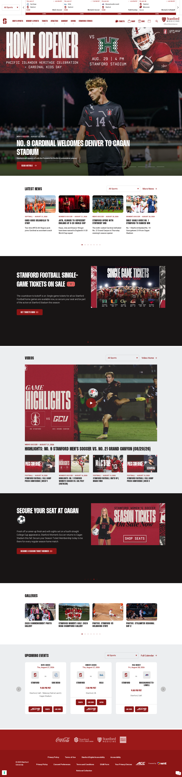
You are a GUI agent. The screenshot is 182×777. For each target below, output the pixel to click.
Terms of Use (70, 757)
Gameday (64, 21)
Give (141, 22)
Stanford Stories (85, 21)
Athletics (54, 21)
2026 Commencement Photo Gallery (38, 624)
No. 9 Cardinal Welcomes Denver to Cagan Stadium (73, 148)
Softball (29, 216)
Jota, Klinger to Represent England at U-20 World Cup (72, 222)
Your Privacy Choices (123, 764)
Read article (27, 166)
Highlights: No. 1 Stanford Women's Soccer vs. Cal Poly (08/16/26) (71, 481)
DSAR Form (104, 764)
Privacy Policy (55, 757)
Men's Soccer (23, 137)
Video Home (148, 358)
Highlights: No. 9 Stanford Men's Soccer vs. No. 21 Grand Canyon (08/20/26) (88, 449)
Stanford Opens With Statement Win (102, 222)
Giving (73, 21)
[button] (24, 7)
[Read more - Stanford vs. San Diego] (35, 709)
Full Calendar (147, 655)
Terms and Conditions (85, 764)
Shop (132, 22)
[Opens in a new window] (91, 50)
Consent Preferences (61, 764)
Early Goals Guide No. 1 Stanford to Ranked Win (138, 222)
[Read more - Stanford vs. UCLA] (91, 709)
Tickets (45, 21)
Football (29, 475)
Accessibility (115, 757)
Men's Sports (18, 21)
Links (44, 14)
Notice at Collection (84, 771)
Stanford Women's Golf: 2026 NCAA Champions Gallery (73, 624)
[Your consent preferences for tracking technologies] (4, 772)
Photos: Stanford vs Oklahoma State (102, 624)
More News (148, 188)
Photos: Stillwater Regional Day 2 (140, 624)
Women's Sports (32, 21)
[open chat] (178, 773)
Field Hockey (136, 665)
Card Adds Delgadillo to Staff (37, 222)
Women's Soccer (65, 216)
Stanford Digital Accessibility (95, 757)
